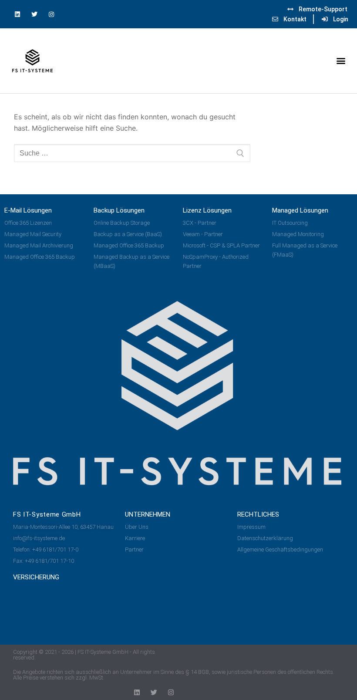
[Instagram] (51, 14)
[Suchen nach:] (132, 153)
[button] (341, 61)
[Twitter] (34, 14)
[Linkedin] (17, 14)
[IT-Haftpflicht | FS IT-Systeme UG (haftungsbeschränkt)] (27, 604)
